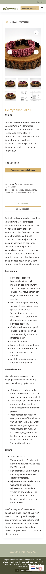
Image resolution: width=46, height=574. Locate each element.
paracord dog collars (25, 193)
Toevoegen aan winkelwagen (23, 170)
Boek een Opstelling (29, 8)
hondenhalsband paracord (23, 190)
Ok (17, 570)
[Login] (33, 2)
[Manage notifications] (40, 569)
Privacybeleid (26, 570)
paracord (9, 193)
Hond (20, 184)
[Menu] (42, 8)
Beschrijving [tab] (23, 204)
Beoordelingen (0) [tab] (23, 209)
